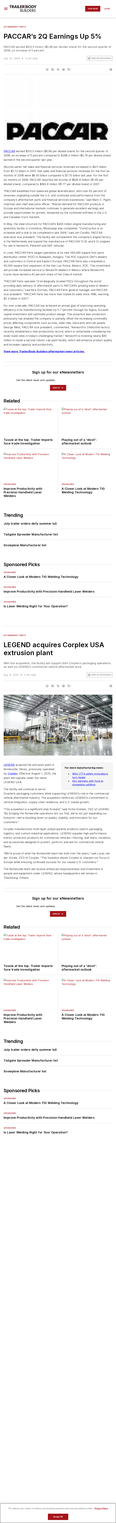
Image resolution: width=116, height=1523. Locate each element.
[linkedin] (52, 69)
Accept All (58, 1517)
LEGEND (9, 764)
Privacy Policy (101, 1508)
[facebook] (47, 69)
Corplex (13, 773)
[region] (58, 1513)
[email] (68, 69)
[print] (110, 69)
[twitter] (58, 69)
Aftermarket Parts (15, 27)
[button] (6, 8)
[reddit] (63, 69)
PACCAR (9, 151)
